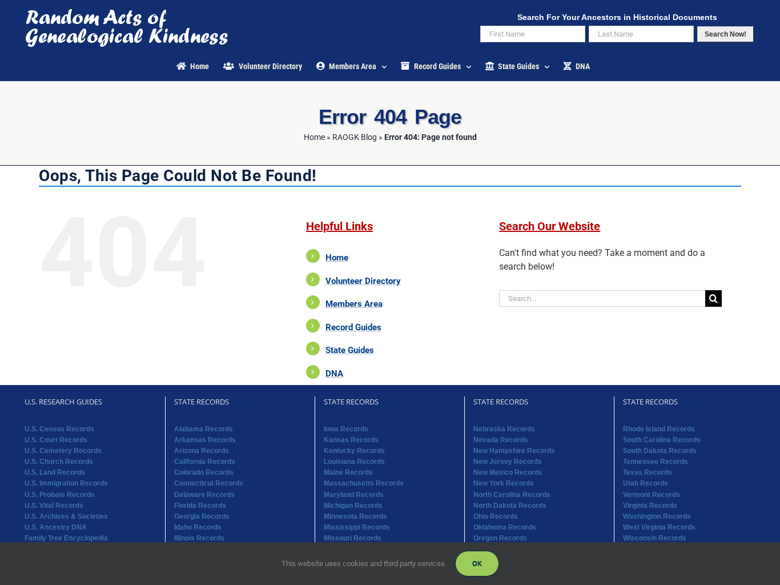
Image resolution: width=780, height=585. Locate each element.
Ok (477, 563)
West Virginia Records (659, 527)
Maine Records (348, 472)
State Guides (349, 350)
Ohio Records (495, 516)
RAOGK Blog (354, 137)
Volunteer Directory (363, 281)
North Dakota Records (509, 506)
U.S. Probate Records (60, 495)
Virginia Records (650, 506)
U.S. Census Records (59, 429)
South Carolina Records (662, 440)
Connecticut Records (208, 483)
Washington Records (657, 516)
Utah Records (645, 483)
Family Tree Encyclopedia (66, 538)
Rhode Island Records (659, 429)
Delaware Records (204, 495)
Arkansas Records (205, 440)
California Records (204, 462)
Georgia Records (202, 516)
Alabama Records (203, 429)
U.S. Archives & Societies (66, 516)
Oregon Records (500, 538)
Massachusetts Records (364, 483)
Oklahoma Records (504, 527)
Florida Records (200, 506)
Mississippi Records (357, 527)
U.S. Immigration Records (66, 483)
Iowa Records (346, 429)
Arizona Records (201, 451)
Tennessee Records (655, 462)
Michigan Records (353, 506)
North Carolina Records (511, 495)
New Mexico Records (507, 472)
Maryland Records (354, 495)
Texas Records (647, 472)
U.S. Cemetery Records (63, 451)
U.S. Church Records (59, 462)
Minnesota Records (355, 516)
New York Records (503, 483)
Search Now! (725, 34)
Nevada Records (500, 440)
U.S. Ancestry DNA (56, 527)
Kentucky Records (354, 451)
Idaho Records (198, 527)
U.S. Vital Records (54, 506)
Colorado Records (204, 472)
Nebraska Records (504, 429)
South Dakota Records (660, 451)
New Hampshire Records (514, 451)
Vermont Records (651, 495)
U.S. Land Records (55, 472)
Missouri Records (352, 538)
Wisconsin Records (654, 538)
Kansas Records (351, 440)
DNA (334, 373)
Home (314, 137)
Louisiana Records (354, 462)
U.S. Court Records (56, 440)
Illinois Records (199, 538)
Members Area (354, 304)
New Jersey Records (507, 462)
